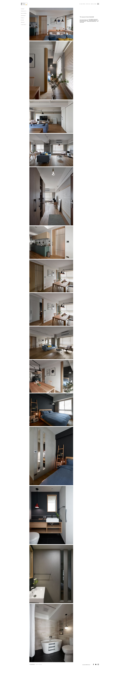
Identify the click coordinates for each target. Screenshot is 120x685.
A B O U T (22, 22)
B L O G (22, 20)
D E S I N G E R (23, 13)
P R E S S (22, 17)
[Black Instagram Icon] (98, 664)
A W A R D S (23, 15)
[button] (98, 4)
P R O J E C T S (23, 11)
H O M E (22, 8)
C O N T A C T (23, 24)
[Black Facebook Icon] (93, 664)
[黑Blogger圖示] (96, 664)
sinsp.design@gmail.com (86, 664)
